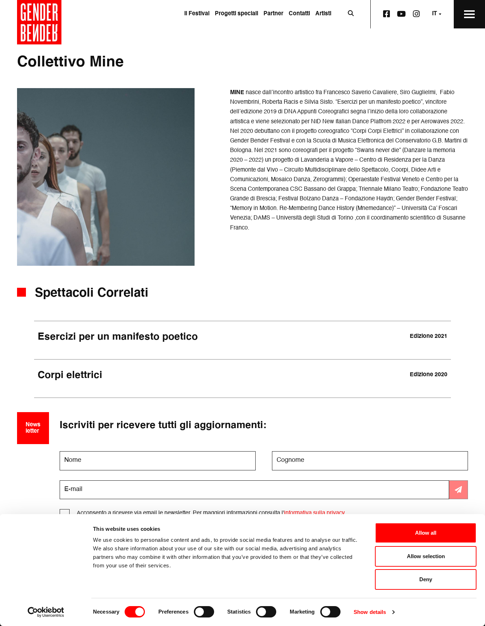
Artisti (323, 14)
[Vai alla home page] (39, 22)
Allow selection (426, 556)
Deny (425, 579)
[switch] (204, 611)
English (427, 41)
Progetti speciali (236, 14)
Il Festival (196, 14)
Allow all (425, 533)
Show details (370, 612)
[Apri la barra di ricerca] (351, 14)
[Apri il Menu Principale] (469, 14)
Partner (273, 14)
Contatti (299, 14)
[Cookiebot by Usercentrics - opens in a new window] (46, 612)
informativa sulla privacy (314, 513)
